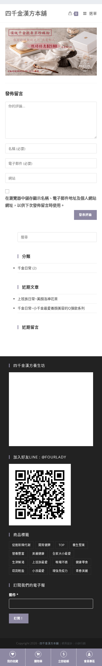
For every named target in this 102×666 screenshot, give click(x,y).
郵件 (13, 595)
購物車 (38, 661)
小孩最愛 (38, 571)
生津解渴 (18, 562)
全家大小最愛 (61, 554)
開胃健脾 (44, 545)
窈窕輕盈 (18, 571)
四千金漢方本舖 (26, 13)
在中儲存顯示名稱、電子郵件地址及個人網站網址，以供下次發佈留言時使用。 (50, 202)
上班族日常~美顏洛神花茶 (38, 298)
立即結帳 (63, 661)
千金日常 (24, 268)
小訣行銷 (80, 643)
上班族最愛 (40, 562)
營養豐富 (18, 554)
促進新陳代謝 (21, 545)
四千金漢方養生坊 (29, 365)
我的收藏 (12, 661)
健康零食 (82, 562)
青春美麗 (82, 571)
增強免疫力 (60, 571)
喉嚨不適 (61, 562)
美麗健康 (38, 554)
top (62, 545)
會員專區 (89, 661)
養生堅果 (79, 545)
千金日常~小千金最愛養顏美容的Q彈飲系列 (51, 308)
